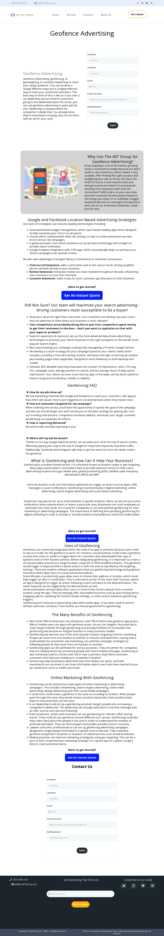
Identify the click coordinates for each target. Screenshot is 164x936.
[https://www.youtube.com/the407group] (143, 885)
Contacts (88, 14)
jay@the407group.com (46, 3)
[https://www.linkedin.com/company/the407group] (152, 885)
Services (71, 14)
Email (90, 81)
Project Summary (94, 94)
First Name (91, 55)
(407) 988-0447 (20, 3)
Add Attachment (94, 107)
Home (55, 14)
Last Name (91, 68)
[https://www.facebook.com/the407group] (133, 886)
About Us (106, 14)
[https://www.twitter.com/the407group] (124, 886)
